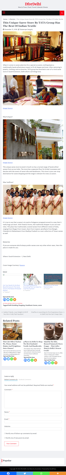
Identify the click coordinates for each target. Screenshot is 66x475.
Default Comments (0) (11, 379)
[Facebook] (4, 299)
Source (22, 265)
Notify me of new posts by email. (17, 438)
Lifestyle (14, 303)
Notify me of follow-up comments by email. (21, 434)
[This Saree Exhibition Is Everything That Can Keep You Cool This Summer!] (32, 279)
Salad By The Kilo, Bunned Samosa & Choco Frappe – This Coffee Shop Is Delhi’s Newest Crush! (53, 346)
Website (7, 426)
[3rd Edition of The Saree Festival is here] (53, 279)
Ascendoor (38, 469)
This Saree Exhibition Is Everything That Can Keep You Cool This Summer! (32, 287)
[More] (14, 299)
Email (6, 419)
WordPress (52, 469)
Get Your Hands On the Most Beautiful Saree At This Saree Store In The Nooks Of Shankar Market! (12, 288)
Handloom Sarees (31, 305)
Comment (8, 390)
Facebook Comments (25, 379)
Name (7, 412)
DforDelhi (33, 4)
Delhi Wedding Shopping (16, 305)
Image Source (8, 108)
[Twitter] (7, 299)
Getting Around (7, 303)
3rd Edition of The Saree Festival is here (51, 286)
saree (40, 305)
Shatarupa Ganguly (26, 29)
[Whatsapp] (11, 299)
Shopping (19, 303)
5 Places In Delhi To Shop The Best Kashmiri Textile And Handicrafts (32, 344)
